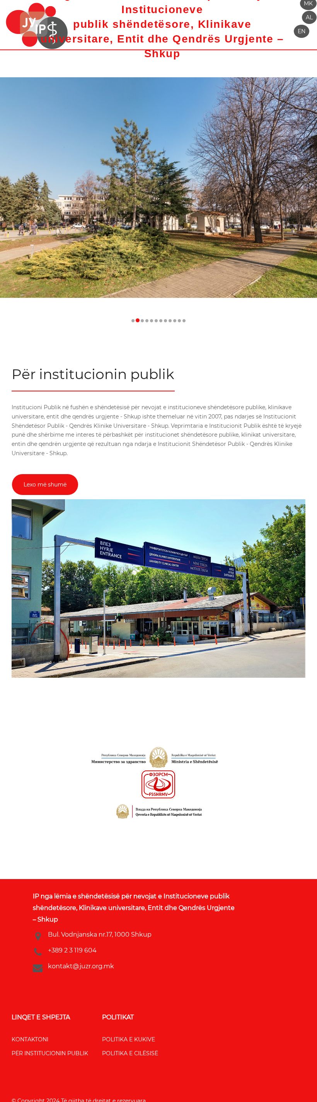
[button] (309, 17)
